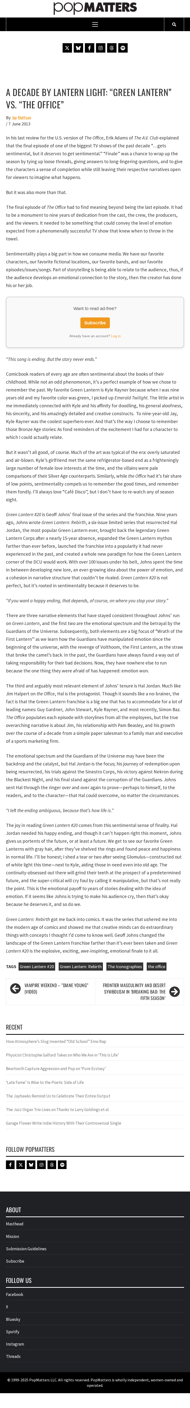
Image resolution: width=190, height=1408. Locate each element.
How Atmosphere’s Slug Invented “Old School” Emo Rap (56, 1041)
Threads (13, 1356)
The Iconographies (125, 966)
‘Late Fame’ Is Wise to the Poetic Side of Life (45, 1082)
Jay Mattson (21, 118)
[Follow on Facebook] (89, 48)
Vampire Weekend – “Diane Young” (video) (56, 988)
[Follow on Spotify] (123, 48)
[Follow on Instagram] (100, 48)
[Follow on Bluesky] (78, 48)
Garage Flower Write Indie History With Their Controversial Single (63, 1123)
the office (156, 966)
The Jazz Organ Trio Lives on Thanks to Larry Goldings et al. (57, 1109)
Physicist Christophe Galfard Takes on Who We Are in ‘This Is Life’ (62, 1055)
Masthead (15, 1224)
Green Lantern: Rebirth (81, 966)
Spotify (12, 1331)
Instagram (15, 1344)
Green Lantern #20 (37, 966)
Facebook (14, 1294)
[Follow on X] (67, 48)
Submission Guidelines (26, 1249)
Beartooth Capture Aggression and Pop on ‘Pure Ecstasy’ (56, 1068)
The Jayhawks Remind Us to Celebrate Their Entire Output (58, 1096)
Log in (116, 336)
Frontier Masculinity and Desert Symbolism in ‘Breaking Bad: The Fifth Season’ (134, 991)
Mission (12, 1236)
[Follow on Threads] (112, 48)
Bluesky (13, 1319)
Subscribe (95, 322)
